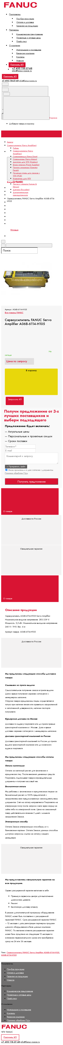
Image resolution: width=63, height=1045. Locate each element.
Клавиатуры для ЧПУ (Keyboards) (22, 180)
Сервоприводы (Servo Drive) (25, 156)
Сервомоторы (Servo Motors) (25, 159)
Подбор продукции (25, 18)
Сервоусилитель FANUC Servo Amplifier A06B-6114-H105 (33, 952)
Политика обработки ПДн (16, 473)
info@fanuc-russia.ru (22, 70)
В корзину (31, 370)
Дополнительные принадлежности (20, 194)
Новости (20, 60)
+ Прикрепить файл (16, 466)
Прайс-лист (21, 41)
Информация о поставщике (28, 49)
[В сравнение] (23, 228)
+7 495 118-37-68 (22, 68)
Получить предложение (31, 482)
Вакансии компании (25, 53)
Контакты (20, 57)
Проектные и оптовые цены (28, 37)
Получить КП (17, 64)
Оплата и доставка (25, 22)
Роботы (16, 148)
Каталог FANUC (34, 153)
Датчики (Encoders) (21, 189)
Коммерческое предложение (29, 34)
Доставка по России (31, 518)
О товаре (8, 511)
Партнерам (14, 29)
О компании (14, 45)
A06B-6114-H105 (9, 955)
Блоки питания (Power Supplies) (24, 205)
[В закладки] (23, 251)
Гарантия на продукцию (27, 25)
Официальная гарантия (31, 548)
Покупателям (15, 14)
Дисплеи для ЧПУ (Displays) (23, 202)
